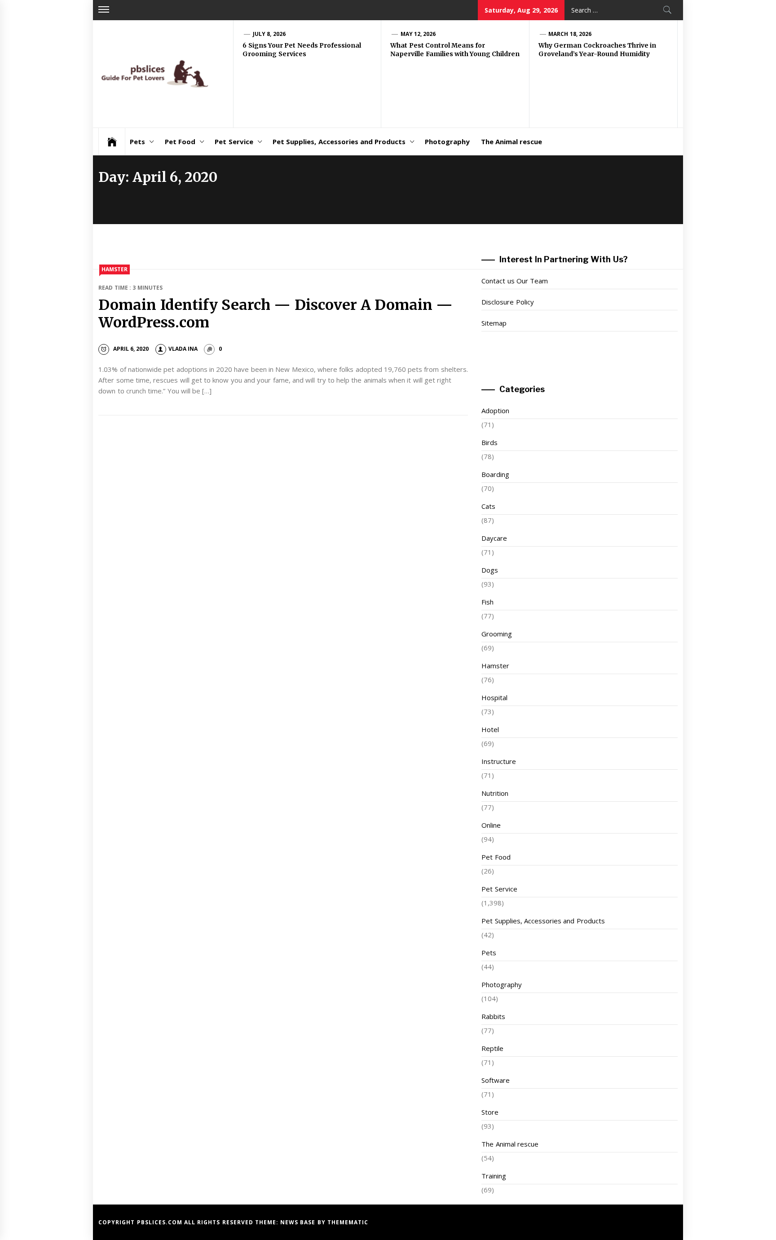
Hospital (494, 697)
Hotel (490, 729)
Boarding (495, 474)
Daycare (494, 538)
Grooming (496, 633)
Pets (137, 141)
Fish (487, 601)
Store (489, 1112)
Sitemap (494, 322)
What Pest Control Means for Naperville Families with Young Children (455, 49)
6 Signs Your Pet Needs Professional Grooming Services (301, 49)
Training (493, 1175)
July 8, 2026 (269, 34)
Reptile (492, 1048)
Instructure (498, 761)
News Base (298, 1222)
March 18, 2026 (569, 34)
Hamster (114, 269)
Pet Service (234, 141)
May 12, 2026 (418, 34)
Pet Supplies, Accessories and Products (339, 141)
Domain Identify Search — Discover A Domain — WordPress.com (275, 313)
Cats (488, 506)
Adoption (495, 410)
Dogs (489, 569)
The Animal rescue (511, 141)
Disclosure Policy (507, 301)
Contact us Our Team (514, 280)
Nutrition (494, 793)
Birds (489, 442)
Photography (447, 141)
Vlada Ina (183, 349)
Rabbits (493, 1016)
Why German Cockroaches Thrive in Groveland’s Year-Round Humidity (597, 49)
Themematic (347, 1222)
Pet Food (180, 141)
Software (495, 1080)
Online (491, 825)
